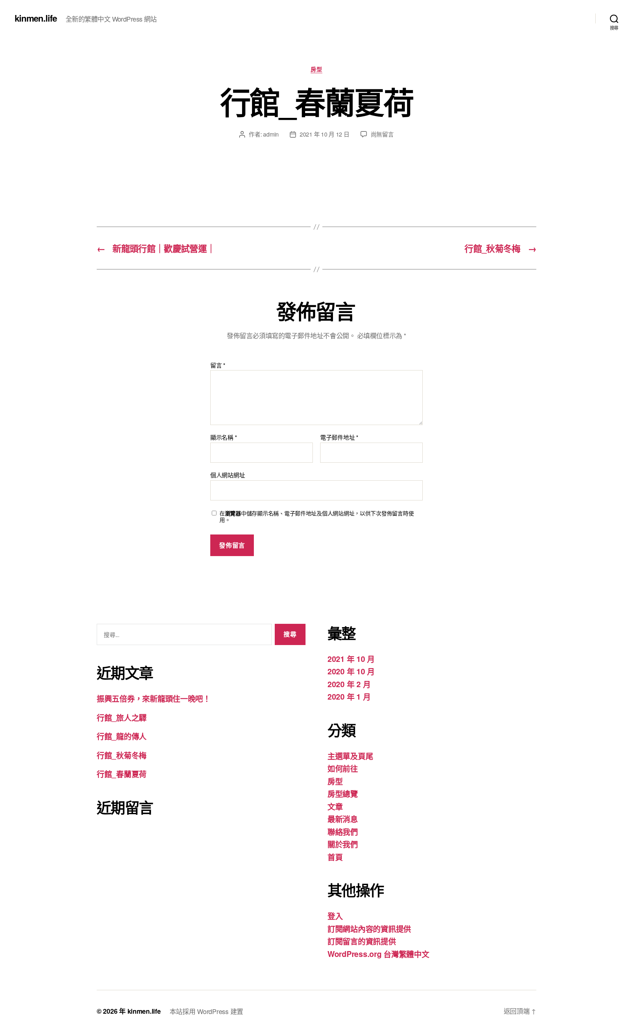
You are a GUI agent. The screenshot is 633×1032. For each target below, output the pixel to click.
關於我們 (342, 843)
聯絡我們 (342, 831)
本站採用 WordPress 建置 (206, 1011)
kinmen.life (36, 18)
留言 (217, 365)
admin (271, 134)
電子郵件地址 (339, 437)
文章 (335, 806)
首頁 (335, 856)
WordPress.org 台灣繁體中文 (378, 953)
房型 (316, 69)
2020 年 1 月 (348, 696)
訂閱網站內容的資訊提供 (369, 928)
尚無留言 (382, 134)
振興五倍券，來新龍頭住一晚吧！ (154, 698)
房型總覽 (342, 793)
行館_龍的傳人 (122, 735)
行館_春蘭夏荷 (122, 773)
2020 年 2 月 (348, 683)
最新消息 (342, 818)
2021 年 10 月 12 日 (324, 134)
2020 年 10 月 (351, 671)
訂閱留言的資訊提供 (361, 940)
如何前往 (342, 768)
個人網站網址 (227, 474)
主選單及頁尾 (350, 755)
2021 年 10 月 (351, 658)
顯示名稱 (223, 437)
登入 (335, 915)
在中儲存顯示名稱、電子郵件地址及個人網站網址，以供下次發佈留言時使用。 (316, 517)
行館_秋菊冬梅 (122, 754)
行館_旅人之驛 (122, 717)
